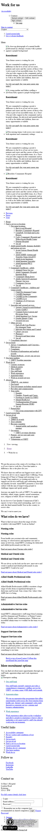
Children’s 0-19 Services (25, 301)
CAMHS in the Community (26, 296)
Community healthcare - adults (22, 268)
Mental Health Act (23, 400)
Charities (14, 417)
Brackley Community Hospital (27, 230)
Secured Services (22, 321)
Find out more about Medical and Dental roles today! (21, 572)
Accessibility (6, 11)
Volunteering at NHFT (19, 439)
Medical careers (17, 367)
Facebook (9, 763)
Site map (19, 23)
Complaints (15, 349)
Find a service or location (15, 224)
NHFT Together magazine (21, 360)
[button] (10, 824)
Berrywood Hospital (23, 228)
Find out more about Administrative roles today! (19, 627)
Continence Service (23, 283)
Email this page (15, 660)
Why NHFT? (16, 369)
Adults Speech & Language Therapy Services (26, 280)
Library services (22, 331)
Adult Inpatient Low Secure (26, 316)
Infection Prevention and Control (28, 329)
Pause (8, 215)
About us (9, 380)
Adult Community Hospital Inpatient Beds (26, 273)
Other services (16, 323)
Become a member (18, 424)
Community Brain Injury (25, 277)
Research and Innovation (25, 336)
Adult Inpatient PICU (24, 263)
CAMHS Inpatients (23, 294)
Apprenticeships (17, 375)
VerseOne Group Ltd (19, 830)
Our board (15, 384)
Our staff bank (16, 371)
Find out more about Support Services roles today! (20, 654)
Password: (7, 804)
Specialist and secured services (22, 305)
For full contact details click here (13, 794)
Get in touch (10, 342)
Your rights (15, 391)
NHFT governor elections (26, 433)
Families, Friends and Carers (27, 395)
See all (18, 244)
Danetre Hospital (22, 241)
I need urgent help (13, 413)
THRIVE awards (17, 419)
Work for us (10, 362)
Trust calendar (16, 422)
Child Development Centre (26, 292)
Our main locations (18, 226)
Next (8, 217)
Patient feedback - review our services (25, 356)
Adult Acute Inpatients (24, 259)
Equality (19, 393)
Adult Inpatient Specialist (25, 261)
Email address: (8, 802)
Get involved (11, 415)
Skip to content (7, 27)
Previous (9, 213)
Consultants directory (19, 340)
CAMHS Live (21, 299)
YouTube (9, 769)
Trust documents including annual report (26, 386)
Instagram (9, 765)
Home (8, 222)
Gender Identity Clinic (24, 318)
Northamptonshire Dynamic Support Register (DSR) (26, 403)
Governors (15, 430)
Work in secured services (20, 378)
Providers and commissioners (22, 389)
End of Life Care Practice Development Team (25, 326)
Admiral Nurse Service (24, 270)
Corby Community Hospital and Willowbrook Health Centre (28, 238)
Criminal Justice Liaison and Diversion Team (27, 313)
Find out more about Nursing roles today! (17, 549)
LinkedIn (9, 767)
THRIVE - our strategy (20, 382)
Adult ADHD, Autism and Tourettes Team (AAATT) (26, 256)
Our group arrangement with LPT (29, 411)
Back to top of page (13, 658)
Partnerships (15, 408)
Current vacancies (18, 364)
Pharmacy (19, 334)
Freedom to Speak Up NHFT (27, 397)
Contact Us (25, 658)
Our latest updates (13, 358)
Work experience (17, 373)
